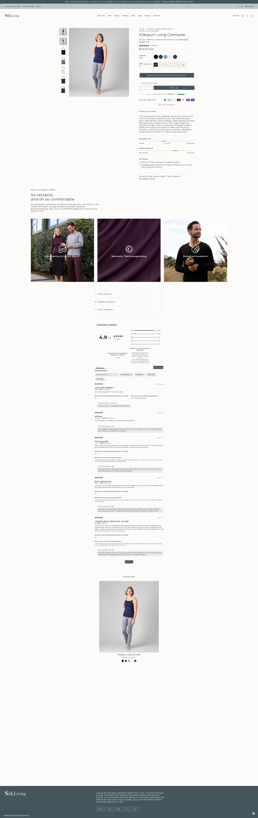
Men (110, 809)
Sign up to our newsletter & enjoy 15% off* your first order (166, 75)
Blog (38, 6)
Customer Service (13, 6)
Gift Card (249, 6)
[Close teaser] (30, 814)
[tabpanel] (129, 469)
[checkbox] (151, 374)
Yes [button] (96, 398)
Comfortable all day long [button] (138, 398)
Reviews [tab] (101, 368)
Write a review (158, 367)
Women (100, 809)
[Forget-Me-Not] (129, 661)
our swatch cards (147, 178)
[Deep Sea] (126, 661)
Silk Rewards (28, 6)
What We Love (105, 294)
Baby (118, 809)
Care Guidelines (105, 309)
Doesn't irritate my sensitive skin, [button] (121, 460)
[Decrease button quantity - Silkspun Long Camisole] (142, 88)
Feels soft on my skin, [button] (138, 460)
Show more (129, 562)
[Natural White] (132, 661)
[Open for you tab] (253, 813)
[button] (101, 15)
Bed (127, 809)
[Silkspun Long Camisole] (129, 616)
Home (141, 29)
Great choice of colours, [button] (152, 460)
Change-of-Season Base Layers (160, 29)
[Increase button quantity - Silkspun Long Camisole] (150, 88)
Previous (69, 62)
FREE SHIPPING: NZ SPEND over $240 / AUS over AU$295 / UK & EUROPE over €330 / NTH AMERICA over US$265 (129, 2)
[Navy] (135, 661)
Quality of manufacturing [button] (117, 461)
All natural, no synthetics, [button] (147, 500)
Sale (135, 809)
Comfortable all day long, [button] (103, 460)
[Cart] (251, 15)
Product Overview (147, 111)
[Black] (123, 661)
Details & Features (106, 302)
